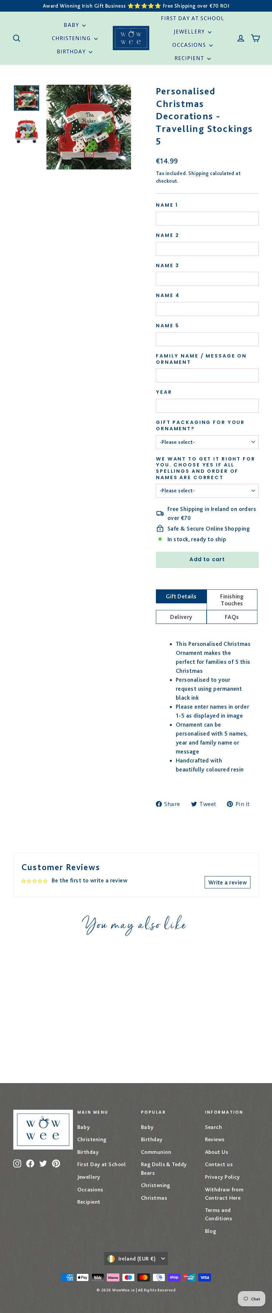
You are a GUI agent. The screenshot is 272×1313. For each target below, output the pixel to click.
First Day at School (192, 18)
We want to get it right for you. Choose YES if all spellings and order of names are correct (205, 468)
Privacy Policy (222, 1176)
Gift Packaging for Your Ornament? (200, 425)
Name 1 (167, 205)
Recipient (190, 58)
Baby (72, 25)
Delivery (181, 616)
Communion (156, 1152)
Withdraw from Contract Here (224, 1193)
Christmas (154, 1197)
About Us (216, 1152)
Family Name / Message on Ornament (201, 359)
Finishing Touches (231, 600)
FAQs (232, 616)
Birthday (72, 51)
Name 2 (167, 235)
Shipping (198, 173)
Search (213, 1127)
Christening (72, 38)
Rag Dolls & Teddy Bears (164, 1168)
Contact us (219, 1164)
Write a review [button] (227, 882)
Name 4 (168, 295)
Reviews (215, 1139)
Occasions (190, 45)
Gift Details (181, 596)
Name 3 (167, 265)
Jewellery (190, 31)
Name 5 (167, 326)
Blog (210, 1231)
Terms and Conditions (218, 1214)
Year (164, 392)
